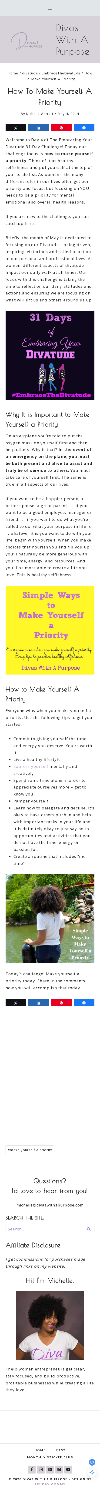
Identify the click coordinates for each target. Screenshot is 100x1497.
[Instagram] (41, 1470)
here (29, 223)
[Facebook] (32, 1470)
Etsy (61, 1450)
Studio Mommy (50, 1484)
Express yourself (30, 766)
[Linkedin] (50, 1470)
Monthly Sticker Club (50, 1457)
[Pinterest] (59, 1470)
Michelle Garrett (39, 113)
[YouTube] (68, 1470)
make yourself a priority (30, 1150)
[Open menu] (50, 8)
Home (40, 1450)
